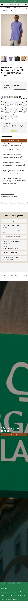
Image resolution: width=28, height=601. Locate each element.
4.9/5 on (14, 1)
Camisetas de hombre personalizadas (12, 7)
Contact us (14, 434)
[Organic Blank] (14, 4)
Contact (14, 130)
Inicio (2, 7)
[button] (23, 4)
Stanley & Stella (4, 63)
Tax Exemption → (19, 78)
